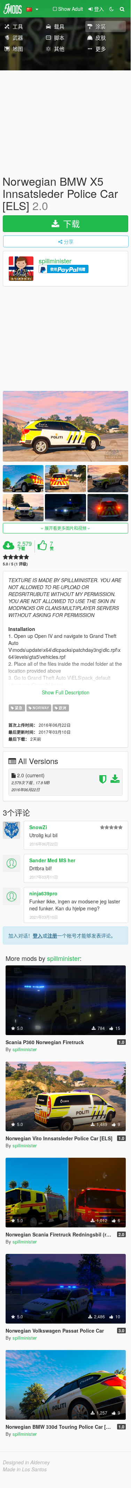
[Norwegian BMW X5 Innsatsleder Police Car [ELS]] (65, 426)
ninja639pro (43, 893)
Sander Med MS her (52, 860)
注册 (52, 935)
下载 (70, 223)
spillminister (55, 260)
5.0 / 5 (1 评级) (15, 564)
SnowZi (38, 827)
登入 (38, 935)
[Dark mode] (111, 8)
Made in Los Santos (25, 1469)
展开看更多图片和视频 (65, 528)
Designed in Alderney (26, 1462)
